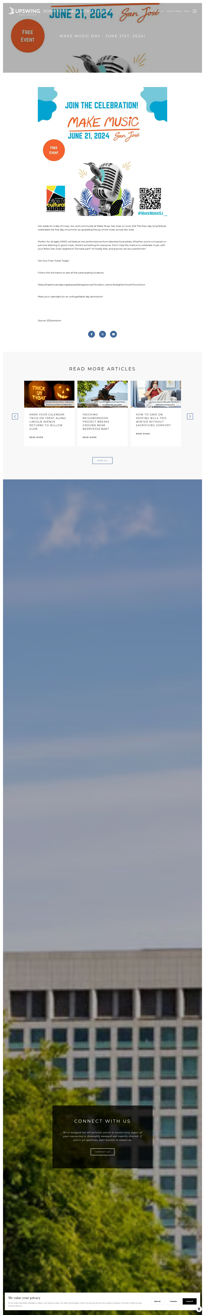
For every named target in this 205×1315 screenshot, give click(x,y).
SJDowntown (54, 320)
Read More (36, 437)
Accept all (189, 1301)
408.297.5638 (173, 11)
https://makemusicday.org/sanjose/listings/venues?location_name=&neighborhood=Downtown (91, 284)
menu (187, 11)
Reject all (157, 1301)
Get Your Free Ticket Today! (53, 260)
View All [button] (102, 460)
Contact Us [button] (102, 1152)
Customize (173, 1301)
